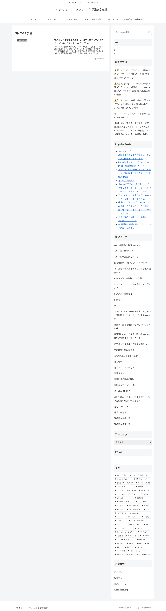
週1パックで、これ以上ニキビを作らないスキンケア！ (132, 115)
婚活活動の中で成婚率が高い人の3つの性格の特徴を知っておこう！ (132, 336)
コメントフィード (122, 584)
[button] (149, 32)
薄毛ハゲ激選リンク (123, 412)
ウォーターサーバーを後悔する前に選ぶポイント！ (132, 286)
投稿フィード (120, 578)
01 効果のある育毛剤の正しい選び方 (130, 263)
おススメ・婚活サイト (124, 294)
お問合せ (118, 300)
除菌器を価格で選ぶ (123, 418)
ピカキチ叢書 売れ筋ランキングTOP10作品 (132, 327)
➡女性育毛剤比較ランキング (127, 245)
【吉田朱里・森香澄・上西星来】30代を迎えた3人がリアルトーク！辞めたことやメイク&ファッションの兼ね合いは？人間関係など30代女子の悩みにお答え (132, 128)
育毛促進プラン (121, 373)
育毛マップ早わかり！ (124, 367)
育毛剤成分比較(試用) (124, 379)
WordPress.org (121, 590)
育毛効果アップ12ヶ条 (124, 385)
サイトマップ (124, 151)
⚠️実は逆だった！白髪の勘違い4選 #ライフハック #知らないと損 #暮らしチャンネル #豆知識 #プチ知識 (132, 104)
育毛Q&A (118, 361)
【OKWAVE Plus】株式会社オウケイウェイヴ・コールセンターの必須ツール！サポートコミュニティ (134, 188)
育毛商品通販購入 (126, 180)
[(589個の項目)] (148, 475)
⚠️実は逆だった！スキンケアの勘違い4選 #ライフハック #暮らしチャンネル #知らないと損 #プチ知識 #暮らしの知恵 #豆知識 (132, 89)
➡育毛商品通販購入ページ (126, 257)
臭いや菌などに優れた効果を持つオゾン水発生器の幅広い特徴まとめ (132, 399)
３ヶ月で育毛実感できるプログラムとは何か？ (132, 271)
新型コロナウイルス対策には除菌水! (130, 344)
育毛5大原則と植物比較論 (126, 356)
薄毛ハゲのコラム (122, 407)
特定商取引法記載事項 (124, 350)
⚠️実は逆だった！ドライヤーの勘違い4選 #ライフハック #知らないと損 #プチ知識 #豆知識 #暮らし (132, 74)
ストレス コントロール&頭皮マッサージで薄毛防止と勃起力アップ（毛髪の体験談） (134, 173)
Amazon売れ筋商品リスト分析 (128, 278)
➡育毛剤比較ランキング (125, 251)
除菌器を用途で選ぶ (123, 424)
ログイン (118, 572)
